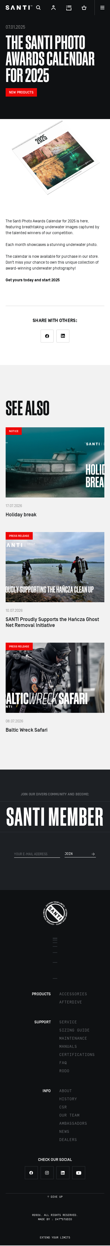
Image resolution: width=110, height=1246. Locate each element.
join (68, 854)
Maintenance (73, 1038)
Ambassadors (73, 1123)
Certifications (77, 1055)
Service (68, 1022)
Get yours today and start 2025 (33, 280)
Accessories (73, 994)
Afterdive (70, 1002)
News (64, 1131)
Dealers (68, 1140)
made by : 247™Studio (55, 1219)
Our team (69, 1115)
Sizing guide (74, 1030)
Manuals (68, 1046)
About (65, 1091)
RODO (64, 1071)
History (68, 1099)
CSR (63, 1107)
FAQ (63, 1063)
